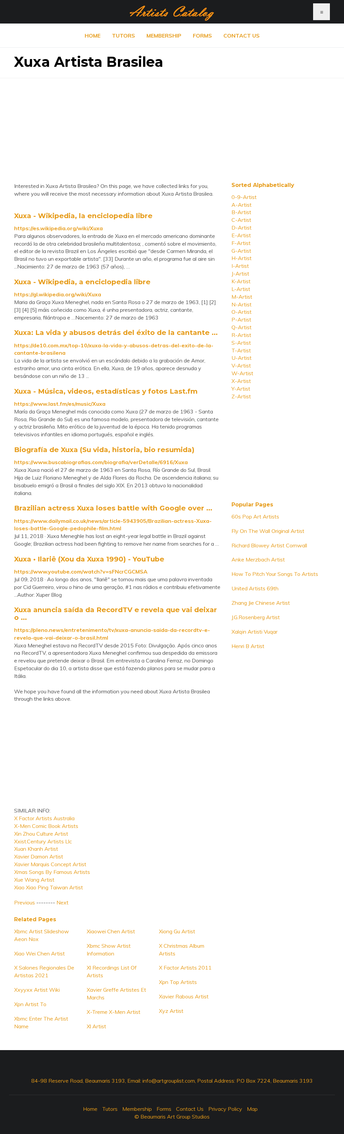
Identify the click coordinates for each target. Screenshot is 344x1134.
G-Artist (241, 250)
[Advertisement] (172, 125)
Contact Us (241, 35)
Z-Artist (241, 396)
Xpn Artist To (30, 1004)
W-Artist (242, 373)
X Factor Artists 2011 (185, 967)
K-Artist (241, 281)
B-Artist (241, 212)
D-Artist (241, 227)
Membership (163, 35)
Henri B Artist (247, 646)
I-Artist (240, 265)
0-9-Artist (244, 197)
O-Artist (241, 311)
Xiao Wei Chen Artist (39, 953)
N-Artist (241, 304)
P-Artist (241, 319)
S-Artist (241, 342)
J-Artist (240, 273)
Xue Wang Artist (34, 879)
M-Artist (241, 296)
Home (92, 35)
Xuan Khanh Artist (36, 848)
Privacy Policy (225, 1108)
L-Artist (240, 289)
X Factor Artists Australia (44, 818)
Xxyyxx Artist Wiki (37, 989)
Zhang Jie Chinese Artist (260, 602)
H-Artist (241, 258)
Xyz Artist (171, 1010)
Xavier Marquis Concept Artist (50, 864)
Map (252, 1108)
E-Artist (241, 235)
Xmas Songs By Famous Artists (52, 872)
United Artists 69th (254, 588)
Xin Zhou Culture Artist (41, 833)
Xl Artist (96, 1026)
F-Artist (241, 243)
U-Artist (241, 357)
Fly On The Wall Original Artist (267, 531)
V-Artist (241, 365)
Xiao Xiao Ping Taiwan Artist (48, 887)
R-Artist (241, 335)
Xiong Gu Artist (177, 931)
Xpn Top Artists (178, 982)
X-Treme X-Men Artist (113, 1011)
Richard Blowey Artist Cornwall (269, 545)
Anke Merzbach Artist (258, 559)
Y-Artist (240, 388)
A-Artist (241, 204)
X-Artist (241, 381)
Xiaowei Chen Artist (111, 931)
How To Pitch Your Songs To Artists (274, 574)
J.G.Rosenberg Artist (255, 617)
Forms (202, 35)
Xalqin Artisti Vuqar (254, 631)
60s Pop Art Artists (255, 516)
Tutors (123, 35)
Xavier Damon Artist (38, 856)
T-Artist (241, 350)
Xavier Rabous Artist (184, 996)
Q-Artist (241, 327)
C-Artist (241, 219)
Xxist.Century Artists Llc (43, 841)
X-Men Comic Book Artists (46, 826)
